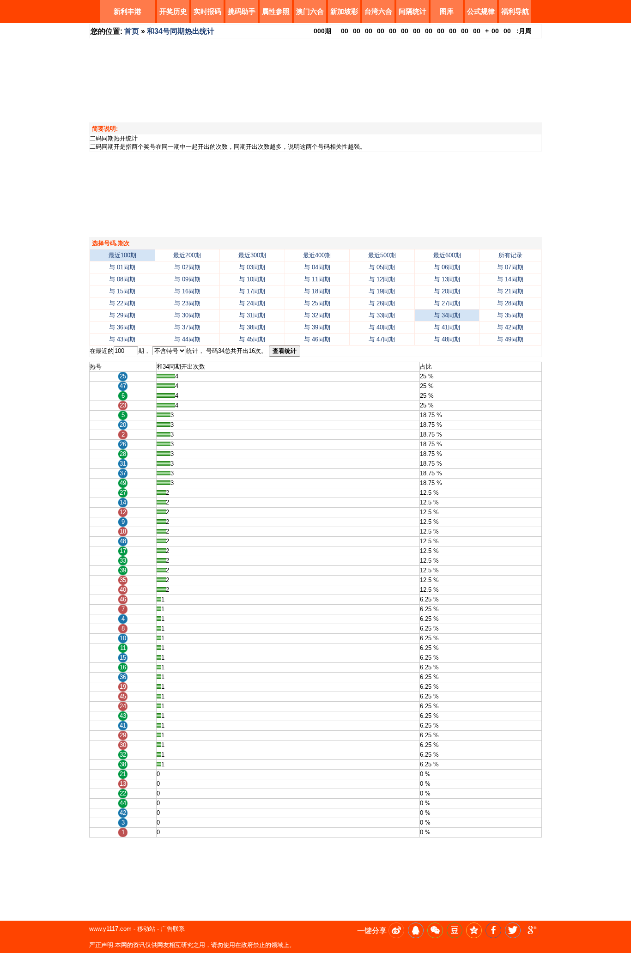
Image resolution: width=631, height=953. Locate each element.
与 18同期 (317, 291)
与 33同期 (382, 315)
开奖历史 (173, 11)
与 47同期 (382, 339)
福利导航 (515, 11)
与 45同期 (252, 339)
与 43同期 (122, 339)
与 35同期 (510, 315)
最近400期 (317, 255)
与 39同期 (317, 327)
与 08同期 (122, 279)
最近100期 (122, 255)
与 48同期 (447, 339)
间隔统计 (412, 11)
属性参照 (276, 11)
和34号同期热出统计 (180, 31)
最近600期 (447, 255)
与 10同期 (252, 279)
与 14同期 (510, 279)
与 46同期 (317, 339)
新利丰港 (127, 11)
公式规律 (481, 11)
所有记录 (510, 255)
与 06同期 (447, 267)
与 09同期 (187, 279)
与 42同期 (510, 327)
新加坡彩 (344, 11)
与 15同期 (122, 291)
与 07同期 (510, 267)
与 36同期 (122, 327)
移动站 (146, 928)
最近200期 (187, 255)
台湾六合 (378, 11)
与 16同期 (187, 291)
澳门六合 (310, 11)
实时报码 (207, 11)
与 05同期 (382, 267)
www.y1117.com (110, 928)
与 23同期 (187, 303)
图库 (447, 11)
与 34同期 (447, 315)
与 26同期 (382, 303)
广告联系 (173, 928)
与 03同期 (252, 267)
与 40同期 (382, 327)
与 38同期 (252, 327)
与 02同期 (187, 267)
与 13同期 (447, 279)
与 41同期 (447, 327)
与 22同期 (122, 303)
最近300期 (252, 255)
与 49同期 (510, 339)
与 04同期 (317, 267)
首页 (131, 31)
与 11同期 (317, 279)
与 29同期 (122, 315)
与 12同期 (382, 279)
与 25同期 (317, 303)
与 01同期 (122, 267)
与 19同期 (382, 291)
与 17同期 (252, 291)
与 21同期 (510, 291)
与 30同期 (187, 315)
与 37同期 (187, 327)
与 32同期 (317, 315)
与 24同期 (252, 303)
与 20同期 (447, 291)
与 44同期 (187, 339)
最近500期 (382, 255)
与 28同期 (510, 303)
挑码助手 (241, 11)
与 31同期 (252, 315)
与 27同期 (447, 303)
